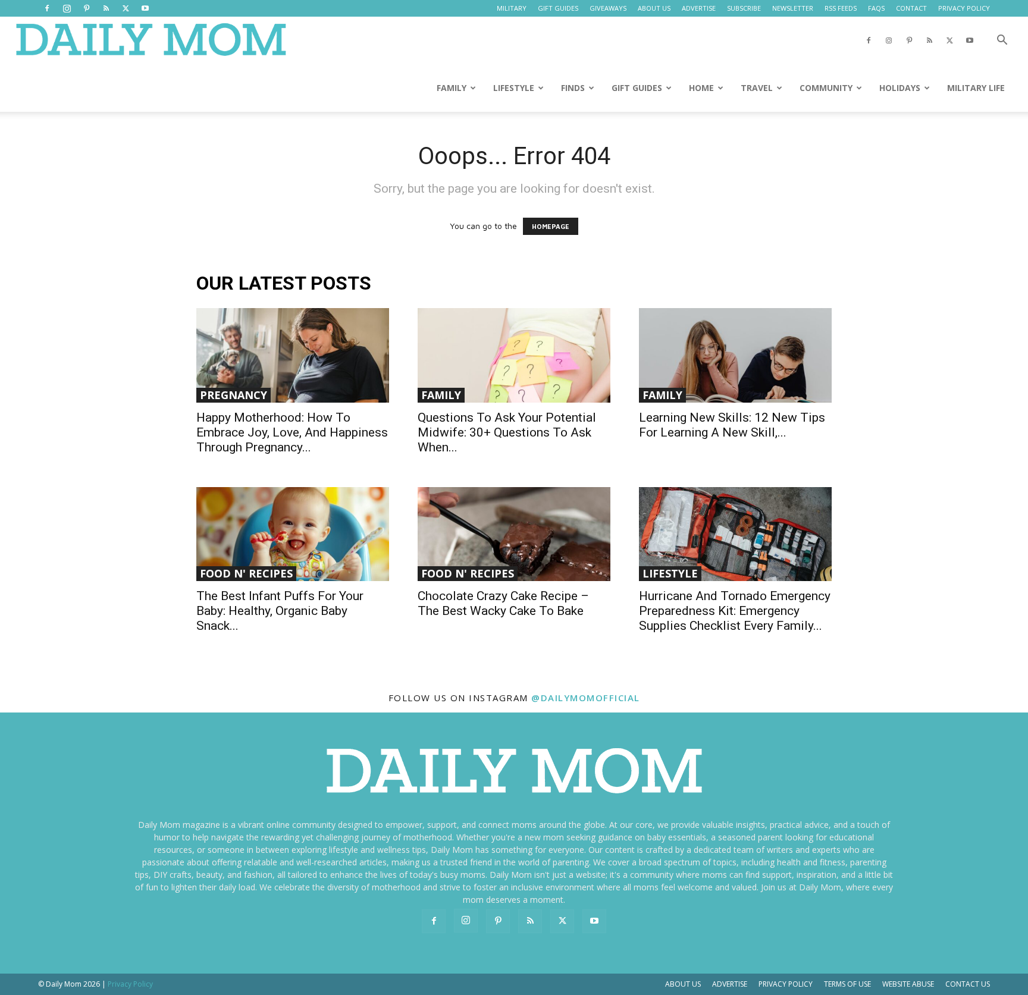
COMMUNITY (826, 87)
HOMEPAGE (550, 226)
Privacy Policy (786, 984)
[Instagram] (67, 8)
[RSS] (106, 8)
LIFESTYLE (513, 87)
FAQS (876, 8)
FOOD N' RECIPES (246, 573)
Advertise (729, 984)
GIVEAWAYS (608, 8)
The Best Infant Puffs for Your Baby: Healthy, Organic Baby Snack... (279, 611)
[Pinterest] (86, 8)
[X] (125, 8)
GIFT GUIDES (558, 8)
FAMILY (451, 87)
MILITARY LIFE (976, 87)
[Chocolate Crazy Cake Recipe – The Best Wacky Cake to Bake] (514, 534)
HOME (701, 87)
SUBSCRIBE (744, 8)
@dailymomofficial (585, 698)
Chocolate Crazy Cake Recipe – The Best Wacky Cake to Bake (503, 603)
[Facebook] (47, 8)
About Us (683, 984)
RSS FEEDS (841, 8)
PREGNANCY (233, 395)
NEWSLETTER (792, 8)
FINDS (573, 87)
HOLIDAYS (899, 87)
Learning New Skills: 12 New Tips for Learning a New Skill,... (732, 425)
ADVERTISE (699, 8)
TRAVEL (757, 87)
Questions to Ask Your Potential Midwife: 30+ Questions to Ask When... (507, 432)
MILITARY (511, 8)
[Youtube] (145, 8)
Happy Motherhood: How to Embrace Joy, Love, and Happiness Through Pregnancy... (292, 432)
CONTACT (911, 8)
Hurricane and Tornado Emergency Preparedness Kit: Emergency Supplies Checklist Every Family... (734, 611)
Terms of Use (847, 984)
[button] (1002, 41)
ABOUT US (654, 8)
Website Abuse (908, 984)
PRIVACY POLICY (964, 8)
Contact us (967, 984)
